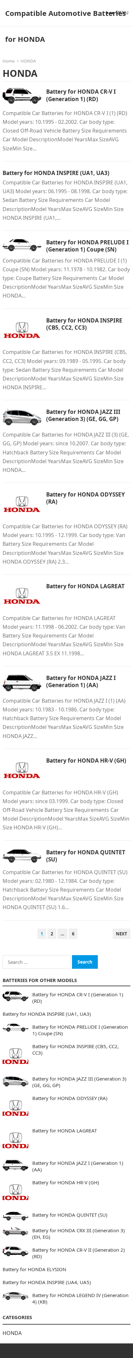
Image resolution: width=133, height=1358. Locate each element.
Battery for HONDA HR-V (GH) (86, 760)
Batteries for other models (40, 980)
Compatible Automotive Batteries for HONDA (65, 26)
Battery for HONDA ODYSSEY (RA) (85, 498)
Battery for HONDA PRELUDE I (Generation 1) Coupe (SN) (87, 246)
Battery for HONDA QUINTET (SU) (85, 856)
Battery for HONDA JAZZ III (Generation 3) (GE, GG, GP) (83, 415)
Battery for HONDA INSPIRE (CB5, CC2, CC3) (84, 324)
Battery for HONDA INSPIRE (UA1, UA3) (56, 173)
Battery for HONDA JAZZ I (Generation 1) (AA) (81, 681)
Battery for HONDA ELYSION (34, 1269)
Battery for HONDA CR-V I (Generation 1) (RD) (81, 95)
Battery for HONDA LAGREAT (85, 586)
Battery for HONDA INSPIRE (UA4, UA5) (47, 1282)
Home (9, 61)
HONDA (12, 1333)
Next (121, 934)
